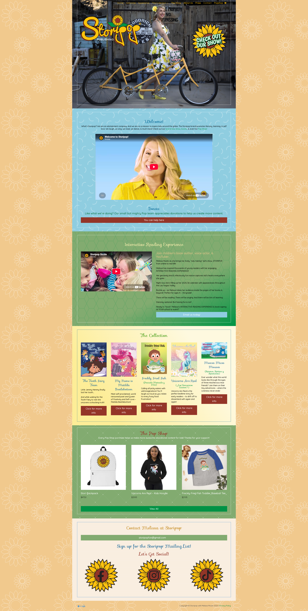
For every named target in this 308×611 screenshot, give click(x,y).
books (184, 129)
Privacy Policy (225, 606)
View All (154, 508)
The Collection (159, 3)
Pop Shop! (202, 129)
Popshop (218, 3)
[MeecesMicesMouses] (214, 358)
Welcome (131, 3)
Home (120, 3)
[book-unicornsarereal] (184, 376)
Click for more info (94, 410)
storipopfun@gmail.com (152, 537)
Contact (207, 3)
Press (198, 3)
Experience (143, 3)
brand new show (173, 129)
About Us (188, 3)
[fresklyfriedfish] (154, 373)
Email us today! (191, 314)
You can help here (154, 220)
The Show (176, 3)
